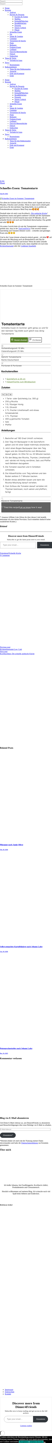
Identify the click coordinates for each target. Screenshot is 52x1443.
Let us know (25, 507)
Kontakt (8, 1394)
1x (3, 394)
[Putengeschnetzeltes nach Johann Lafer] (12, 1331)
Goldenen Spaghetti (28, 246)
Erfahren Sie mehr (36, 1442)
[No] (45, 1442)
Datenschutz (9, 1392)
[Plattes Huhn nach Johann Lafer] (12, 1306)
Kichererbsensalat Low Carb (11, 649)
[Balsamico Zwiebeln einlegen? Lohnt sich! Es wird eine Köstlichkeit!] (12, 1232)
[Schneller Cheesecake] (12, 1282)
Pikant (2, 183)
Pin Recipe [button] (36, 340)
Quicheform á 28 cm (16, 379)
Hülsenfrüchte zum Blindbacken (21, 382)
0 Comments (5, 555)
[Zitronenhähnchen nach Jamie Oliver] (12, 1257)
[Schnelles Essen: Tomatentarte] (17, 198)
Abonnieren (44, 545)
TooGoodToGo (24, 228)
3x (10, 394)
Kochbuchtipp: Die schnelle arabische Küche (17, 654)
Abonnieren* (8, 1135)
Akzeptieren (24, 1442)
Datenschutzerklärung (29, 1143)
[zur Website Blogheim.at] (7, 1385)
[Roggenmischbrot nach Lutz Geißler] (12, 1356)
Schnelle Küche (15, 553)
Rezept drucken (20, 340)
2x (7, 394)
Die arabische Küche (39, 213)
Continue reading (26, 1426)
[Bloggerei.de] (5, 1381)
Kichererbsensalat (7, 246)
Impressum (9, 1390)
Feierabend (4, 553)
